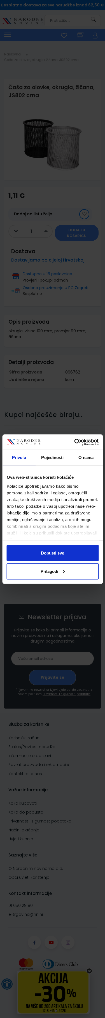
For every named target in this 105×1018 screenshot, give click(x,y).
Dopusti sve (52, 553)
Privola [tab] (19, 457)
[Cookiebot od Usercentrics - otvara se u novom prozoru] (75, 442)
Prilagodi (49, 571)
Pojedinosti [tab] (52, 457)
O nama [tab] (86, 457)
